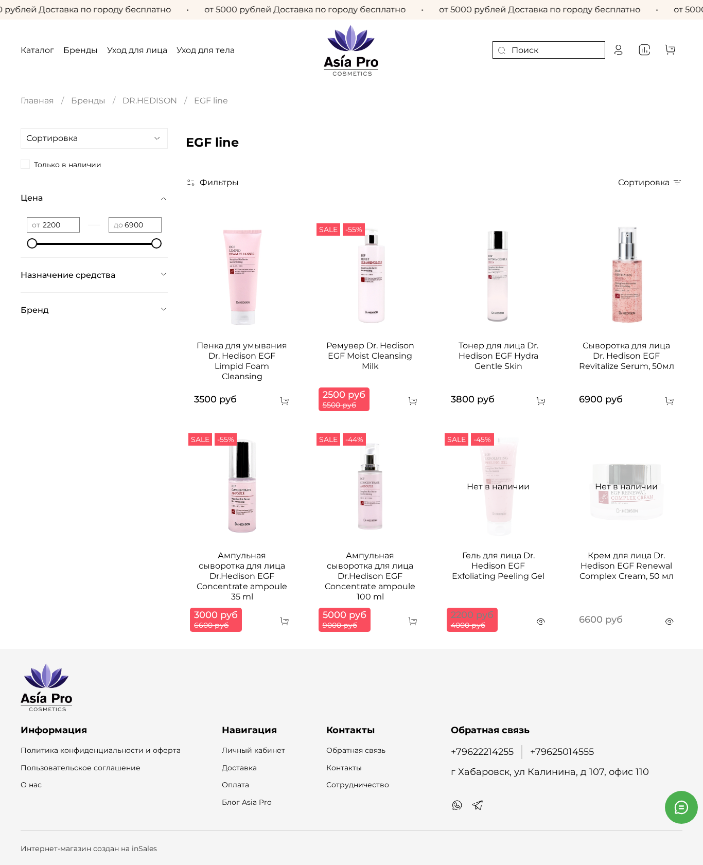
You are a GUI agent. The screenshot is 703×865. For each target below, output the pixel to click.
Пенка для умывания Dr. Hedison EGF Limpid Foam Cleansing (242, 361)
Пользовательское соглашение (80, 767)
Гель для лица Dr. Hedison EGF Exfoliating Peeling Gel (498, 566)
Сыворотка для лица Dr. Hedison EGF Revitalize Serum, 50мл (626, 356)
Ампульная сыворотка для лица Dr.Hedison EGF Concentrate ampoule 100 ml (370, 576)
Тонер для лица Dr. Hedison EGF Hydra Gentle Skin (498, 356)
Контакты (344, 767)
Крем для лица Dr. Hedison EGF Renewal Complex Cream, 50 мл (626, 566)
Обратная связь (355, 750)
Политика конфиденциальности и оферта (101, 750)
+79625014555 (562, 751)
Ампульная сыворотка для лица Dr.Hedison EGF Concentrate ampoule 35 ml (242, 576)
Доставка (239, 767)
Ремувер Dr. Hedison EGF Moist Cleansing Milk (370, 356)
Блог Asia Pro (247, 802)
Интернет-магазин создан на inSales (89, 848)
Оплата (235, 784)
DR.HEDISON (149, 100)
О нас (31, 784)
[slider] (32, 243)
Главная (37, 100)
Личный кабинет (253, 750)
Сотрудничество (357, 784)
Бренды (88, 100)
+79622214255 (482, 751)
